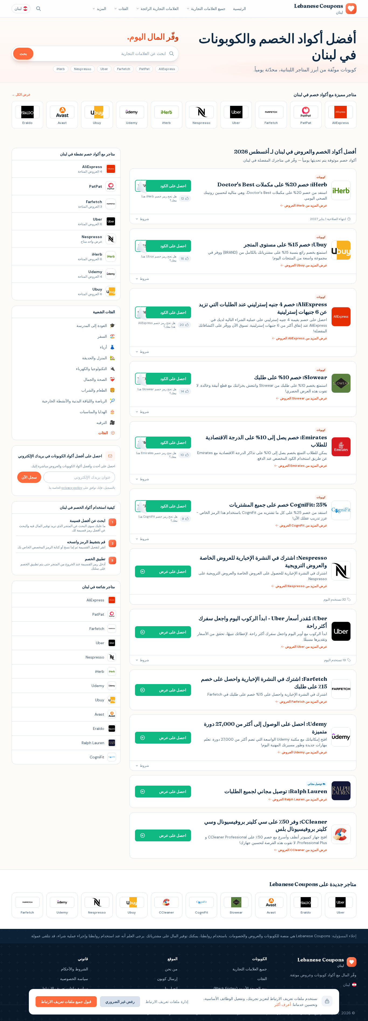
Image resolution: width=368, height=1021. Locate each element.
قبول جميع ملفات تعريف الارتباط (66, 1001)
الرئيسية (239, 8)
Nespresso (82, 69)
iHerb (61, 69)
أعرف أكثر (282, 1004)
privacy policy (71, 488)
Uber (104, 69)
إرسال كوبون (167, 978)
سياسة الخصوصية (74, 978)
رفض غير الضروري (120, 1001)
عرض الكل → (21, 94)
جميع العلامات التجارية (208, 8)
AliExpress (167, 69)
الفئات (123, 8)
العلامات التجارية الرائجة (160, 8)
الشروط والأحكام (74, 969)
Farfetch (123, 69)
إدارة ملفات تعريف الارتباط (166, 1001)
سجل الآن (29, 477)
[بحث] (38, 8)
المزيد (101, 8)
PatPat (144, 69)
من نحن (171, 969)
